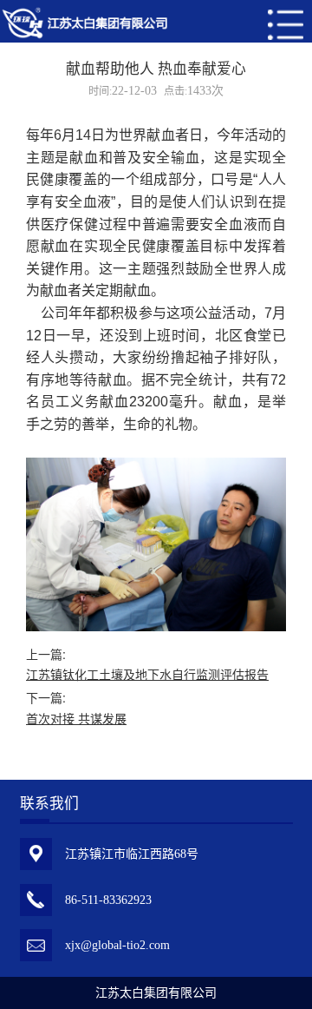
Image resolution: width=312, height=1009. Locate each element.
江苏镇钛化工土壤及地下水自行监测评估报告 (147, 675)
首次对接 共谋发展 (76, 719)
